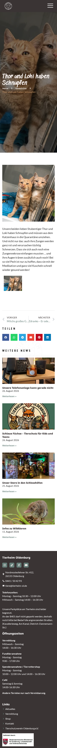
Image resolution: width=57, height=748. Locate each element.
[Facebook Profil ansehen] (19, 565)
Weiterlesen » (9, 396)
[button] (5, 337)
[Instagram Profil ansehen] (4, 565)
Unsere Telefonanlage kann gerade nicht (27, 387)
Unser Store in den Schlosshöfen (22, 482)
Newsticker (21, 88)
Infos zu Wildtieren (14, 528)
